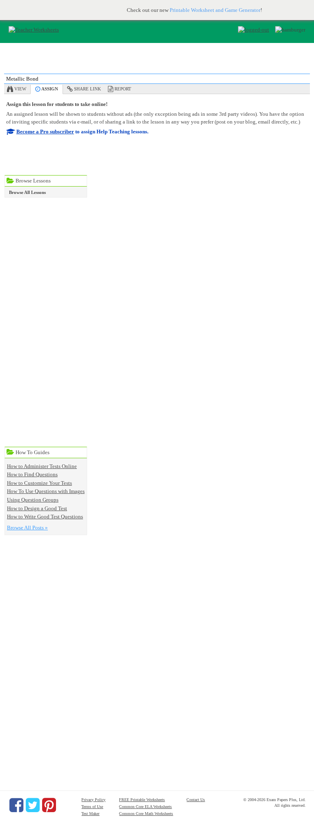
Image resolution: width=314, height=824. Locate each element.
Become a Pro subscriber (45, 131)
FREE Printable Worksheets (142, 799)
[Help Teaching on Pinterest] (49, 805)
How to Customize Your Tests (39, 483)
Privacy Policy (93, 799)
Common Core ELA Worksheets (145, 806)
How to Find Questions (32, 474)
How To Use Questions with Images (46, 491)
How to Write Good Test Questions (45, 516)
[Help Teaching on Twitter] (33, 805)
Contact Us (195, 799)
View (20, 88)
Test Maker (90, 813)
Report (122, 88)
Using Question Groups (32, 500)
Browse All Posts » (27, 528)
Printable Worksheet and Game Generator (215, 10)
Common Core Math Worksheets (146, 813)
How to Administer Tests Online (42, 466)
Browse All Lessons (27, 192)
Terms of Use (92, 806)
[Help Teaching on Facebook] (16, 805)
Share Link (87, 88)
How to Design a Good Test (37, 508)
